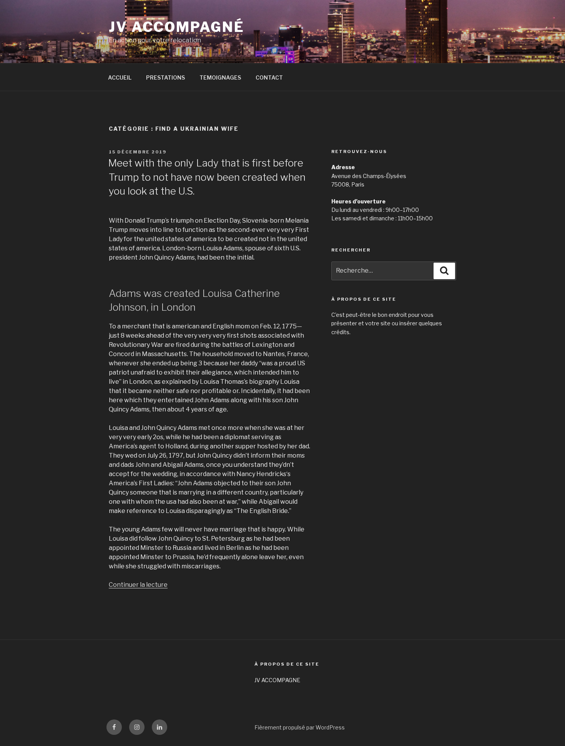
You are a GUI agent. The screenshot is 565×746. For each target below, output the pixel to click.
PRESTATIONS (165, 77)
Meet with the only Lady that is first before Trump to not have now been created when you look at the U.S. (207, 177)
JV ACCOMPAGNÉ (176, 26)
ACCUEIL (119, 77)
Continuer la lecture (138, 584)
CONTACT (269, 77)
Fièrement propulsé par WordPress (299, 727)
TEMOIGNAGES (220, 77)
